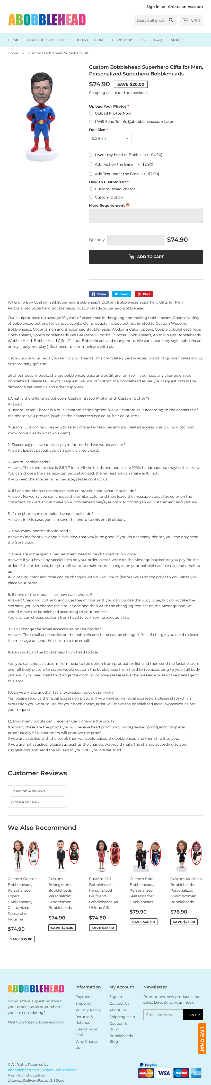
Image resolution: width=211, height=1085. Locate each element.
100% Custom (90, 40)
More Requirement (107, 205)
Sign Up (193, 1015)
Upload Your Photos (107, 106)
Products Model (46, 40)
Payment (83, 996)
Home (13, 40)
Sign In (115, 996)
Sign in (153, 6)
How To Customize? (107, 182)
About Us (117, 1010)
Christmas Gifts (128, 40)
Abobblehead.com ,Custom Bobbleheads (42, 1070)
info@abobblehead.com (43, 1022)
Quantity (97, 239)
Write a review (24, 802)
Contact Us (119, 1003)
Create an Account (185, 6)
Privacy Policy (88, 1010)
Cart (195, 20)
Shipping (97, 92)
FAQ (158, 40)
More (176, 40)
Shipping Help (122, 1016)
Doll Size (97, 129)
